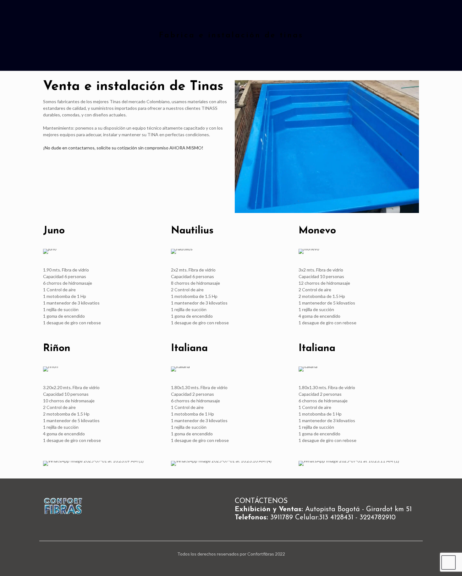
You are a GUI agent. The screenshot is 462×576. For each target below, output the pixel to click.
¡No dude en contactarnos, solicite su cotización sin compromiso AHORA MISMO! (123, 147)
